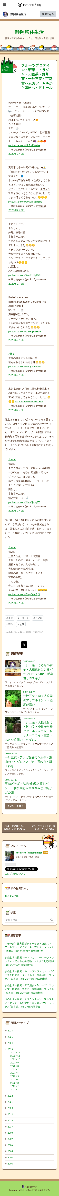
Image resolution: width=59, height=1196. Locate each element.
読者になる (48, 14)
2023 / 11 (15, 1056)
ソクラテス (14, 188)
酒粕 (10, 564)
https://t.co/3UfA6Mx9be (29, 401)
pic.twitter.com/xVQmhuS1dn (24, 366)
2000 (10, 1163)
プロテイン (24, 132)
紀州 (25, 568)
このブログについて (15, 873)
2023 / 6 (14, 1072)
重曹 (47, 132)
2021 (10, 1102)
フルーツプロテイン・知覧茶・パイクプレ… (15, 827)
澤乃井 (12, 497)
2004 (10, 1157)
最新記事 (15, 935)
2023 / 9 (14, 1062)
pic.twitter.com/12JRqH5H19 (24, 331)
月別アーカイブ (19, 1022)
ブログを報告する (41, 1190)
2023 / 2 (14, 1086)
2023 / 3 (14, 1083)
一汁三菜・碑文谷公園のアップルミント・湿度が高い (38, 700)
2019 (10, 1114)
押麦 (37, 555)
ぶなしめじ (14, 228)
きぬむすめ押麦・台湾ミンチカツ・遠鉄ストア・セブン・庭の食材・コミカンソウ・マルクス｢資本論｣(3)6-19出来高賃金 (29, 1003)
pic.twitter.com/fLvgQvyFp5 (24, 594)
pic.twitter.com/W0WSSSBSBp (25, 201)
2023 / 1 (14, 1089)
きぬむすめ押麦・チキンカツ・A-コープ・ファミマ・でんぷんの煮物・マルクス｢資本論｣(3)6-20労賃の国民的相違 (29, 961)
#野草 (11, 353)
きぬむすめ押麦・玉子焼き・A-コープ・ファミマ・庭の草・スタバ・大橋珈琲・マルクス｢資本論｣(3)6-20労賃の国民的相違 (29, 989)
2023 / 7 (14, 1069)
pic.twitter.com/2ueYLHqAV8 (24, 274)
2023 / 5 (14, 1076)
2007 (10, 1139)
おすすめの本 (12, 896)
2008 (10, 1132)
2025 (10, 1037)
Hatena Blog (26, 1190)
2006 (10, 1145)
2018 (10, 1120)
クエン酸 (13, 136)
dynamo (40, 149)
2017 (10, 1126)
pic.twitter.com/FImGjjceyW (24, 502)
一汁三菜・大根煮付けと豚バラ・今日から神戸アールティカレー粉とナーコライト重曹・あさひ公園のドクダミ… (29, 730)
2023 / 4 (14, 1079)
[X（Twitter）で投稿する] (24, 644)
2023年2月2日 (16, 153)
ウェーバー (14, 106)
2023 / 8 (14, 1066)
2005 (10, 1151)
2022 (10, 1095)
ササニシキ (14, 555)
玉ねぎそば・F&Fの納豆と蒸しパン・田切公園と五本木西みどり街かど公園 (28, 788)
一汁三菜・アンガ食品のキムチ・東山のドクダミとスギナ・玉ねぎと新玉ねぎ (28, 762)
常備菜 (26, 528)
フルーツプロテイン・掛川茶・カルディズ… (43, 827)
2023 (10, 1049)
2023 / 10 (15, 1059)
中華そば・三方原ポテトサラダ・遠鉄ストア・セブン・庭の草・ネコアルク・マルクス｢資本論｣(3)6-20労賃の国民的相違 (29, 947)
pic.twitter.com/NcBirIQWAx (24, 145)
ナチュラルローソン (19, 249)
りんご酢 (13, 581)
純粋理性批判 (18, 171)
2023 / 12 (15, 1052)
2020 (10, 1108)
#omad (12, 459)
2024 (10, 1043)
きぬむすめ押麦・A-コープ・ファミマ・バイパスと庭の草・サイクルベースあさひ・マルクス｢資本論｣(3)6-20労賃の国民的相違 (29, 975)
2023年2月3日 (16, 210)
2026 (10, 1030)
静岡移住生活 (18, 14)
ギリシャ (45, 188)
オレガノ (28, 476)
